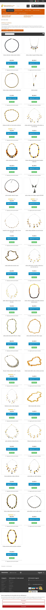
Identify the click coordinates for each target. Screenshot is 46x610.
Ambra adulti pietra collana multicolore (11, 476)
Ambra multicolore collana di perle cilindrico (11, 55)
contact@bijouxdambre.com (37, 584)
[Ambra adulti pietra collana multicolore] (12, 466)
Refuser (23, 603)
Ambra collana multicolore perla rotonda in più (12, 90)
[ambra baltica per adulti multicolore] (34, 466)
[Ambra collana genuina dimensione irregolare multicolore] (34, 150)
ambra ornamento (22, 13)
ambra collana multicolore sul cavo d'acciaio (34, 230)
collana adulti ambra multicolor (12, 160)
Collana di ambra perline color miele (34, 441)
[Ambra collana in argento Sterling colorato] (34, 45)
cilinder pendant (34, 90)
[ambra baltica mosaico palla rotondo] (34, 501)
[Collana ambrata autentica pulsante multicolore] (12, 536)
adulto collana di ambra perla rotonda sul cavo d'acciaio (12, 301)
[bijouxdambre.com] (8, 6)
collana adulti (4, 30)
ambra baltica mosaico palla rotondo (34, 511)
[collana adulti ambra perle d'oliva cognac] (34, 326)
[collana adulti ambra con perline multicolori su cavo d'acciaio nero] (34, 256)
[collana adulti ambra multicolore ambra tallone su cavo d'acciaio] (34, 115)
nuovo (3, 10)
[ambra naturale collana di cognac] (12, 185)
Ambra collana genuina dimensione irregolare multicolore (34, 161)
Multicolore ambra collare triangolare (12, 405)
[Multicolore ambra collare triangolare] (12, 396)
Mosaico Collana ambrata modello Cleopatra (11, 370)
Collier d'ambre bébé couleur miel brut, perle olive (34, 370)
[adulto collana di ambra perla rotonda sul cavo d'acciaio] (12, 291)
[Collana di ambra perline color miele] (34, 431)
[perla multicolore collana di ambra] (12, 431)
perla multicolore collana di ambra (11, 441)
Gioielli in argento (13, 13)
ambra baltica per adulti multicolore (34, 476)
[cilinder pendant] (34, 80)
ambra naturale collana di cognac (11, 195)
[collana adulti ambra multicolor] (12, 150)
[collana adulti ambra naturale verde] (12, 256)
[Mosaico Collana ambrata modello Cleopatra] (12, 361)
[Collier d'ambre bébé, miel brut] (34, 396)
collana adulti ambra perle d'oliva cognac (34, 335)
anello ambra (5, 13)
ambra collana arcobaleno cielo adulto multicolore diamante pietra (34, 301)
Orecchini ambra (36, 10)
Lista (43, 34)
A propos (10, 583)
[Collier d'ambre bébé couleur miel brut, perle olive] (34, 361)
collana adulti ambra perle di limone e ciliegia (11, 335)
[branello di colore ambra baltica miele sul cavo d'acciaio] (12, 220)
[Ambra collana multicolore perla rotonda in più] (12, 80)
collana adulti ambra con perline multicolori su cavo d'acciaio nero (34, 266)
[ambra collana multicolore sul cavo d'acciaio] (34, 220)
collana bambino (10, 30)
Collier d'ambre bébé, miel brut (34, 405)
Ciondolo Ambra (28, 10)
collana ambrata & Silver (18, 30)
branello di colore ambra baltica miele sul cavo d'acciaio (12, 231)
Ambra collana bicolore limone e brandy (11, 511)
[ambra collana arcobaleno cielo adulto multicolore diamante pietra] (34, 291)
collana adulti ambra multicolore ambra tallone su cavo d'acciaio (34, 126)
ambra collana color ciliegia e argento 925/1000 (34, 195)
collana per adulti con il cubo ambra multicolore (12, 125)
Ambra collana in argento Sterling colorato (34, 55)
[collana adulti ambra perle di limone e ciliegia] (12, 326)
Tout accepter (23, 606)
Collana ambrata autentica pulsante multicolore (12, 546)
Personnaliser (23, 600)
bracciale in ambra (19, 10)
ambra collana (10, 10)
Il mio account (20, 578)
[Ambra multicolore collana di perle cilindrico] (12, 45)
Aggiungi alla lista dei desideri (12, 70)
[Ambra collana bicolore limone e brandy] (12, 501)
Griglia (41, 34)
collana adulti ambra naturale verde (12, 265)
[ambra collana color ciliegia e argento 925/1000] (34, 185)
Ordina (3, 33)
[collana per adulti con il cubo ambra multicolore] (12, 115)
